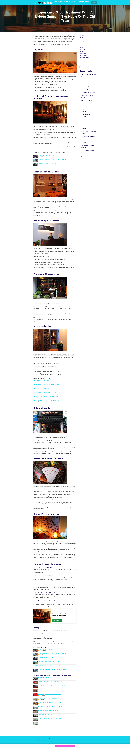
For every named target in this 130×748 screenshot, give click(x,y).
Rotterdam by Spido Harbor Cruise (88, 89)
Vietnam (71, 26)
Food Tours (82, 49)
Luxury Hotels (83, 55)
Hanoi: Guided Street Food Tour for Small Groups (49, 714)
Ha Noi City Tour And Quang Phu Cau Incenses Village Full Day (52, 685)
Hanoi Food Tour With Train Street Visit (47, 163)
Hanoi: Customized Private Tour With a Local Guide (49, 690)
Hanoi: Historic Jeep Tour (43, 677)
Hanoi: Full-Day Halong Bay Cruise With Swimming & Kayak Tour (52, 159)
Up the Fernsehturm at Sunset (88, 79)
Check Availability (56, 620)
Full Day (82, 37)
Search (81, 65)
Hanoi (61, 26)
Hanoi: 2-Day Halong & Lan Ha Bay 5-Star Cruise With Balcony (47, 400)
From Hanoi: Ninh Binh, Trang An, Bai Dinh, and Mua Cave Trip (46, 392)
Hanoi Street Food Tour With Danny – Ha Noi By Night (50, 702)
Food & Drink (83, 51)
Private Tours (83, 43)
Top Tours (65, 1)
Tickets (87, 1)
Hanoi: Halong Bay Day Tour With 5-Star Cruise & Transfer (51, 718)
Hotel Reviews (82, 53)
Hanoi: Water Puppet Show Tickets (46, 155)
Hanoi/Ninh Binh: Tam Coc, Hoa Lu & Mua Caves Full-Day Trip (46, 396)
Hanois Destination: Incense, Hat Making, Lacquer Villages (50, 681)
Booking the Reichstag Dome (87, 86)
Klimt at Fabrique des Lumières (88, 119)
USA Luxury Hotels (84, 57)
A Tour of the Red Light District (88, 92)
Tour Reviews (66, 26)
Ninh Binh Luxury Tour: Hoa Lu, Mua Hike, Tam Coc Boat (50, 706)
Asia (58, 26)
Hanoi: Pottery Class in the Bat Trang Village (48, 710)
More (94, 2)
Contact (72, 4)
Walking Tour (83, 41)
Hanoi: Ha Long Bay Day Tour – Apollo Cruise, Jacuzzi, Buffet (51, 698)
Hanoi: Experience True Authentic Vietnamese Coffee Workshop (52, 723)
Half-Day (82, 39)
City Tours (82, 45)
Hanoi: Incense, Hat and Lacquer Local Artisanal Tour (49, 694)
